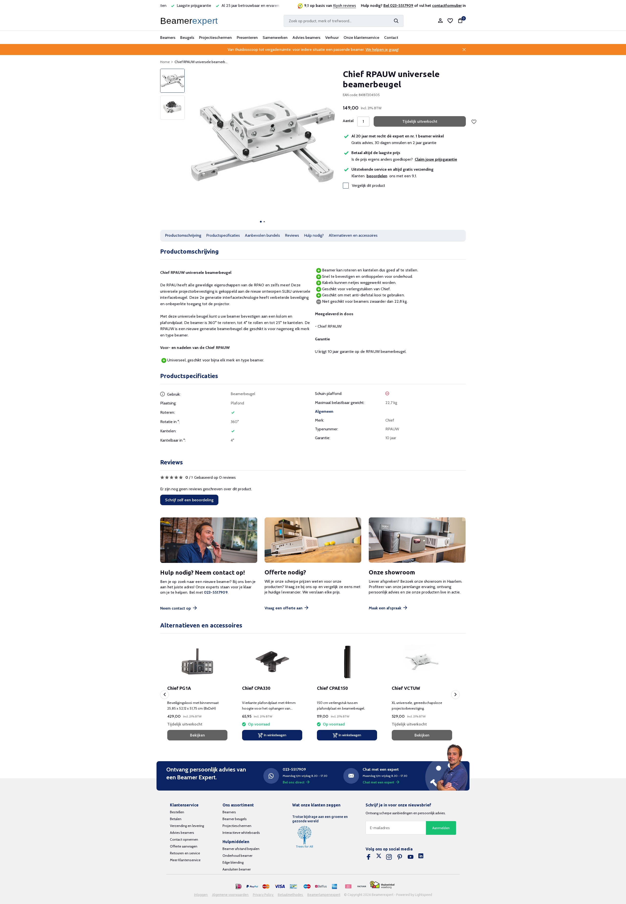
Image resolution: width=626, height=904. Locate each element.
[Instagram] (389, 857)
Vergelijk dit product (368, 186)
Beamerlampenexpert (323, 895)
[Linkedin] (420, 857)
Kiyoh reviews (344, 5)
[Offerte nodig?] (313, 540)
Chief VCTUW (406, 688)
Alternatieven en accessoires (353, 235)
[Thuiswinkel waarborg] (382, 884)
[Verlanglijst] (450, 20)
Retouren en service (185, 853)
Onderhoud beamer (237, 855)
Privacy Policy (263, 895)
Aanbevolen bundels (262, 235)
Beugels (187, 37)
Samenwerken (275, 37)
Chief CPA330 (256, 688)
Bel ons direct (293, 782)
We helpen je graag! (382, 49)
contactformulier (447, 5)
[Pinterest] (400, 857)
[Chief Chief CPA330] (272, 662)
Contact (391, 37)
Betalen (175, 819)
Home (165, 62)
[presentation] (164, 694)
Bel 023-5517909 (398, 5)
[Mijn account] (440, 21)
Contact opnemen (184, 839)
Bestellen (177, 812)
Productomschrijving (183, 235)
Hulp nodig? (314, 235)
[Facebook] (368, 857)
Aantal (348, 121)
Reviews (292, 235)
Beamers (167, 37)
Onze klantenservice (361, 37)
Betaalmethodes (291, 895)
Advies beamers (306, 37)
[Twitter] (378, 857)
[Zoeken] (396, 20)
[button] (261, 222)
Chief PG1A (179, 688)
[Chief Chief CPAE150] (347, 662)
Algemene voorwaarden (230, 895)
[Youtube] (411, 857)
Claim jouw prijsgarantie (436, 159)
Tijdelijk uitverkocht (419, 121)
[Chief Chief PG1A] (197, 662)
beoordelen (377, 176)
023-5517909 (216, 592)
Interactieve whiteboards (241, 832)
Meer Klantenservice (185, 860)
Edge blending (233, 862)
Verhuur (332, 37)
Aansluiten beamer (237, 869)
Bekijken (197, 735)
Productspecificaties (223, 235)
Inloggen (201, 895)
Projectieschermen (215, 37)
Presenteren (247, 37)
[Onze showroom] (417, 540)
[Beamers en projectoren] (190, 21)
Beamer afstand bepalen (241, 849)
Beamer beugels (235, 819)
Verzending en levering (187, 826)
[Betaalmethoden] (239, 886)
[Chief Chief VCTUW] (422, 662)
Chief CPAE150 (332, 688)
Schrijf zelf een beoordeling (189, 500)
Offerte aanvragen (183, 846)
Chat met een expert (378, 782)
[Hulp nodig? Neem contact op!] (208, 540)
